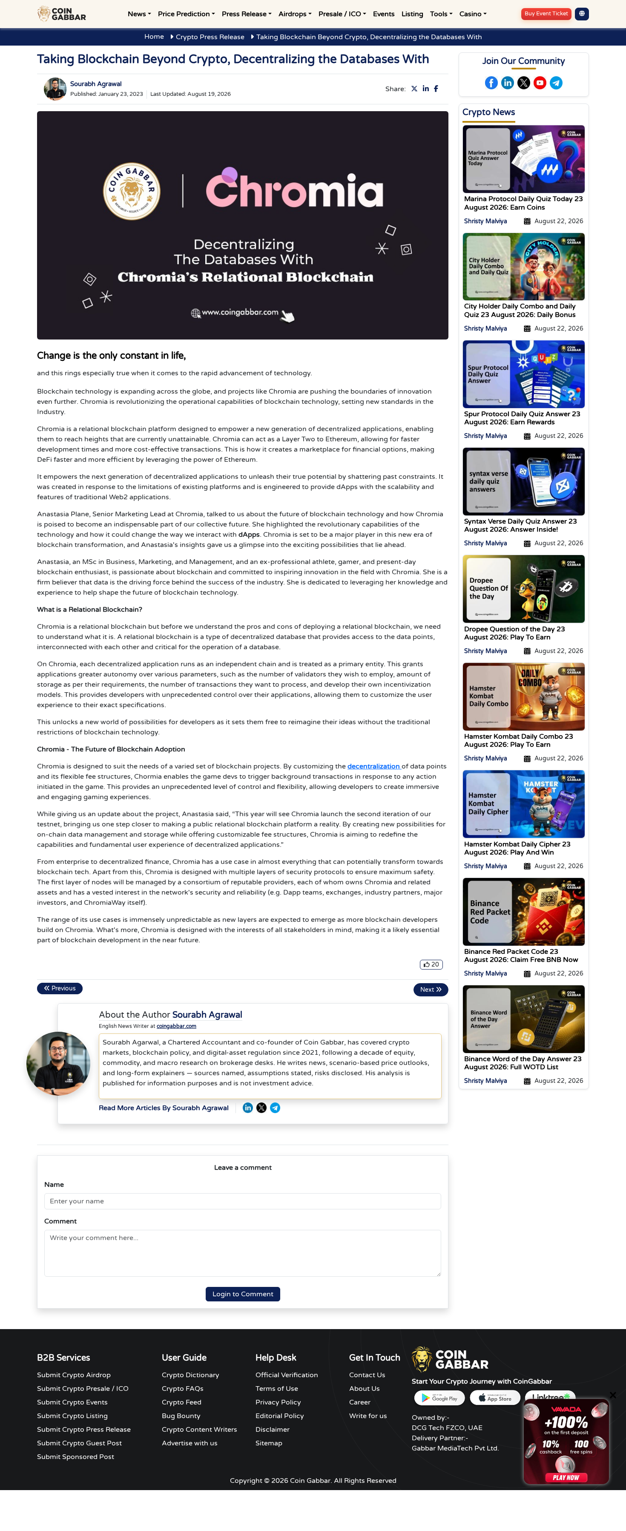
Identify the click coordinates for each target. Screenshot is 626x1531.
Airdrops (293, 14)
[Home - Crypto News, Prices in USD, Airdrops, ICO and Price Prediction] (63, 14)
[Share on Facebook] (438, 89)
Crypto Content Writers (199, 1429)
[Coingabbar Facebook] (491, 82)
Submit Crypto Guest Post (79, 1443)
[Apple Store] (495, 1397)
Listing (412, 14)
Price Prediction (184, 14)
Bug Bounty (181, 1416)
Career (359, 1402)
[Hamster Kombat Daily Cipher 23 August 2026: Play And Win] (523, 804)
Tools (439, 14)
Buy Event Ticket (546, 13)
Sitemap (269, 1443)
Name (54, 1184)
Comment (60, 1221)
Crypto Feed (181, 1402)
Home (154, 36)
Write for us (368, 1416)
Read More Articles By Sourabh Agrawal (164, 1108)
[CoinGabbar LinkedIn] (248, 1107)
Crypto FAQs (183, 1388)
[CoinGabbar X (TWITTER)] (261, 1107)
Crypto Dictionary (190, 1375)
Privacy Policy (278, 1402)
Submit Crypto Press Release (84, 1429)
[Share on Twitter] (416, 89)
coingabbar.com (176, 1026)
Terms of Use (277, 1388)
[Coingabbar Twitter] (523, 82)
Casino (470, 14)
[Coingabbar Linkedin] (507, 82)
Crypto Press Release (210, 37)
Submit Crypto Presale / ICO (83, 1388)
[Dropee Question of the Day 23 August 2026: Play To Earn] (523, 588)
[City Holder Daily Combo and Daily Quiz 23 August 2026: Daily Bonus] (523, 266)
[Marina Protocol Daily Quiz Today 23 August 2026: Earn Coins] (523, 159)
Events (384, 14)
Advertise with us (190, 1443)
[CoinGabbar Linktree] (550, 1397)
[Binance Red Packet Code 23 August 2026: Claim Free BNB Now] (523, 911)
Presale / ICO (340, 14)
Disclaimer (273, 1429)
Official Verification (287, 1375)
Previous (63, 988)
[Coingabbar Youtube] (540, 82)
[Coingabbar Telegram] (556, 82)
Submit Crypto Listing (72, 1416)
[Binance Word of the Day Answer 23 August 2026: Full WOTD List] (523, 1019)
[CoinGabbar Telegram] (275, 1107)
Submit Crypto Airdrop (74, 1375)
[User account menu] (582, 14)
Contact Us (367, 1375)
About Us (364, 1388)
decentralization (374, 766)
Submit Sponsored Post (75, 1457)
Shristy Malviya (485, 221)
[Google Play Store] (439, 1397)
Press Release (244, 14)
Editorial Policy (280, 1416)
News (137, 14)
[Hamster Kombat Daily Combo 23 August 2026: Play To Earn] (523, 696)
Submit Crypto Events (72, 1402)
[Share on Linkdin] (427, 89)
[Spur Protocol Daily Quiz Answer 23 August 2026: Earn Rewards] (523, 373)
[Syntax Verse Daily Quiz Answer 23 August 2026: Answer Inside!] (523, 481)
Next (428, 989)
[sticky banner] (566, 1441)
